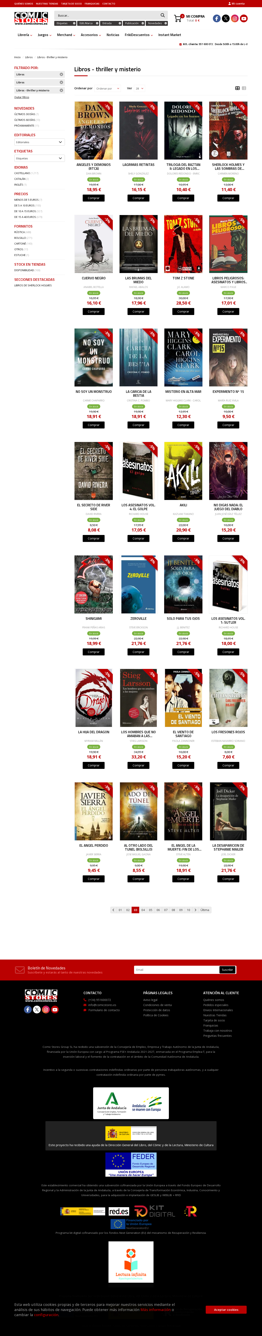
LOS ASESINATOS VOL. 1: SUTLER (228, 620)
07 (165, 910)
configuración (46, 1314)
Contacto (108, 3)
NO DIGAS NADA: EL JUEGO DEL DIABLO (228, 506)
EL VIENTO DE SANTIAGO (183, 733)
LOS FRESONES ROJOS (228, 732)
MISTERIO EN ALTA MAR (183, 392)
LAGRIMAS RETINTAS (139, 165)
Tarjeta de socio (71, 3)
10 (188, 910)
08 (173, 910)
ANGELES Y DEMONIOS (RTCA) (94, 166)
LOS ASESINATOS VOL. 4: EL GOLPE (138, 506)
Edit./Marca (86, 23)
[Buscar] (163, 15)
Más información (155, 1309)
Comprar (93, 198)
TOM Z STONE (183, 278)
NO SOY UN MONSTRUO (94, 392)
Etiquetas (62, 23)
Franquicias (92, 3)
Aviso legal (150, 1000)
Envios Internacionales (218, 1010)
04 (143, 910)
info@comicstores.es (102, 1005)
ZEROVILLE (138, 619)
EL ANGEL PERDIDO (93, 846)
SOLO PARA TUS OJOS (183, 619)
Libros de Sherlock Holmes (33, 285)
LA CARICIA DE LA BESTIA (138, 393)
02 (128, 910)
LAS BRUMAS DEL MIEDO (138, 279)
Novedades (155, 23)
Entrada (107, 23)
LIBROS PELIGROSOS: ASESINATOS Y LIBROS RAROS (228, 279)
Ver (129, 88)
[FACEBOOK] (217, 18)
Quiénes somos (23, 3)
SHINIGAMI (94, 619)
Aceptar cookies (226, 1310)
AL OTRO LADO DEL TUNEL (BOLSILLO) (138, 847)
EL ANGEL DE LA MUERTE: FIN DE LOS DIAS (183, 847)
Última (205, 910)
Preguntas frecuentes (217, 1036)
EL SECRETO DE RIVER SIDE (93, 506)
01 (120, 910)
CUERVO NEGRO (93, 278)
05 (150, 910)
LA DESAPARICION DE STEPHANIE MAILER (228, 847)
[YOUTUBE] (244, 18)
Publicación (132, 23)
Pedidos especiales (215, 1005)
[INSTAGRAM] (235, 18)
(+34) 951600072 (99, 1000)
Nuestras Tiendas (47, 3)
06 (158, 910)
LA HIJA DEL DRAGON (93, 732)
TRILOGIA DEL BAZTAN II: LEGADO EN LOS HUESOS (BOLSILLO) (183, 166)
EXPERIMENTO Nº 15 (228, 392)
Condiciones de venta (157, 1005)
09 (181, 910)
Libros (29, 57)
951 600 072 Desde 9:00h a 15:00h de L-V (215, 43)
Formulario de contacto (104, 1010)
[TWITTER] (226, 18)
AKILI (183, 505)
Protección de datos (156, 1010)
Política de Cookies (155, 1015)
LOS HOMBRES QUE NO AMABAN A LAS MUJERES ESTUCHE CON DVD (138, 733)
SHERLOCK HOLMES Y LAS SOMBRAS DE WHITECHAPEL (228, 166)
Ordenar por (83, 88)
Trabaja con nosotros (217, 1030)
